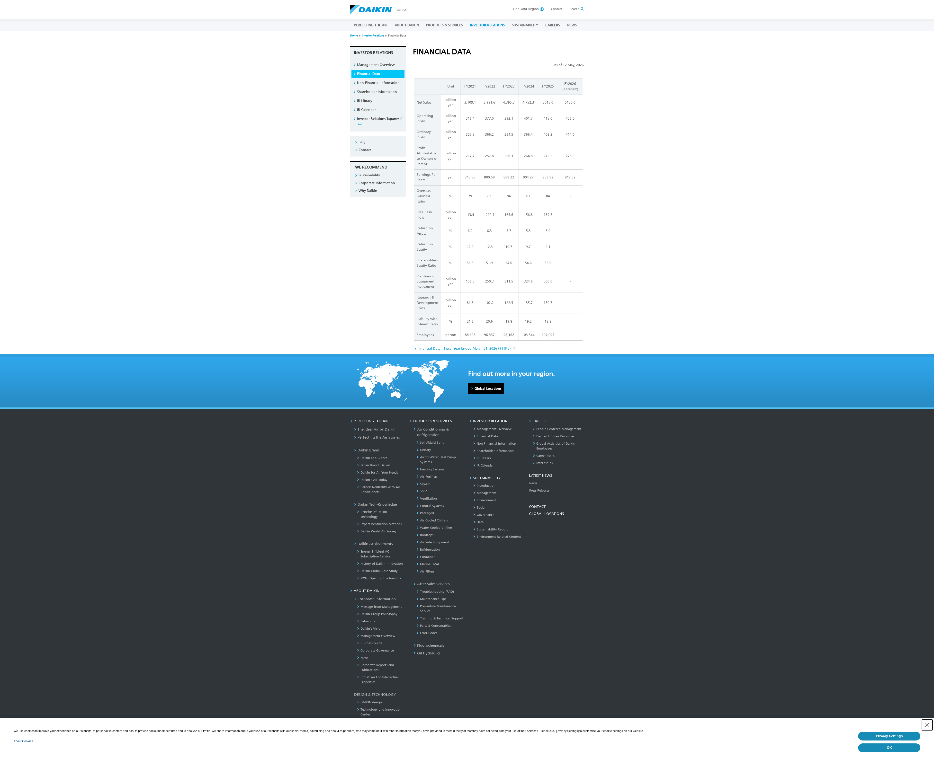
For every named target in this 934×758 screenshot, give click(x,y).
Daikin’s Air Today (373, 480)
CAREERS (552, 25)
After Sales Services (433, 584)
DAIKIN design (371, 702)
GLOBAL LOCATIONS (546, 513)
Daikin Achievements (375, 544)
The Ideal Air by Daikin (376, 429)
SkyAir (425, 484)
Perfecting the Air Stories (379, 437)
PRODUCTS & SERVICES (444, 25)
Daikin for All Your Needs (379, 472)
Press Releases (539, 490)
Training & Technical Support (441, 618)
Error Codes (428, 633)
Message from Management (381, 606)
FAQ (362, 142)
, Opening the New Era (380, 578)
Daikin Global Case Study (379, 571)
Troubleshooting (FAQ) (437, 591)
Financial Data (368, 74)
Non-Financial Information (378, 83)
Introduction (486, 485)
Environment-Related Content (499, 536)
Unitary (425, 450)
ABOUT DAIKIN (407, 25)
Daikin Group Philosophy (378, 614)
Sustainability (369, 175)
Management (486, 493)
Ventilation (428, 498)
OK (889, 747)
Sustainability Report (492, 529)
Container (427, 557)
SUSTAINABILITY (525, 25)
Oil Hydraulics (428, 653)
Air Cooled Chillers (434, 520)
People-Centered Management (558, 429)
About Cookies (23, 741)
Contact (556, 9)
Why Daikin (368, 191)
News (364, 658)
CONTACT (537, 506)
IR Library (364, 101)
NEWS (572, 25)
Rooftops (426, 535)
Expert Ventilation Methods (381, 524)
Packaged (427, 513)
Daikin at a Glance (373, 458)
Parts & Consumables (435, 625)
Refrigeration (430, 549)
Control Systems (432, 506)
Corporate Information (377, 183)
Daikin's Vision (371, 628)
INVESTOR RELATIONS (487, 25)
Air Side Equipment (434, 542)
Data (480, 522)
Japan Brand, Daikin (375, 465)
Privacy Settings (889, 736)
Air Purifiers (429, 476)
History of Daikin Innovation (381, 563)
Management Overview (376, 65)
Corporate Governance (377, 650)
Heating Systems (432, 469)
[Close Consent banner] (927, 725)
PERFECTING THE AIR (370, 25)
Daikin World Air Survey (378, 531)
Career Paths (545, 456)
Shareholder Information (377, 92)
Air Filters (427, 571)
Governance (485, 515)
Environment (486, 500)
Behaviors (367, 621)
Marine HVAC (430, 564)
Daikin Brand (368, 450)
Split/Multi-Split (432, 442)
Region (526, 9)
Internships (544, 463)
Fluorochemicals (430, 645)
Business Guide (371, 643)
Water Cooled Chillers (436, 527)
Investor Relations (373, 35)
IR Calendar (366, 110)
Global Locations (488, 389)
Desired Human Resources (555, 436)
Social (481, 507)
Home (354, 35)
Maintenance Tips (433, 599)
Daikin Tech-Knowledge (377, 504)
